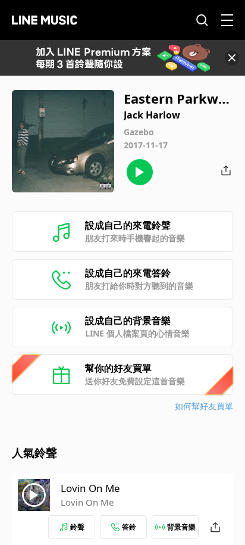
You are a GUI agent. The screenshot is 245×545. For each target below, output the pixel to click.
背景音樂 (181, 527)
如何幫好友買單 (204, 406)
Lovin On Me (90, 488)
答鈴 (129, 527)
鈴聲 (77, 527)
